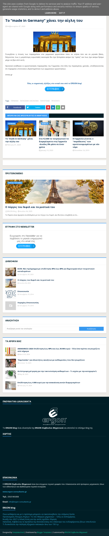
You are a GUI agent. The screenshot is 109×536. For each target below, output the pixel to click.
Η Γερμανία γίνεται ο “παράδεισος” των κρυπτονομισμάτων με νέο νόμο (86, 142)
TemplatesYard (18, 532)
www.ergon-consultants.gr (15, 492)
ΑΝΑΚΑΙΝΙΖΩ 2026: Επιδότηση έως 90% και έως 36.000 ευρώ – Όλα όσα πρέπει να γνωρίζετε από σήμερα (59, 350)
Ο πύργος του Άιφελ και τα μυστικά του (30, 207)
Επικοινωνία (23, 291)
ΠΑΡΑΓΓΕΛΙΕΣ (45, 101)
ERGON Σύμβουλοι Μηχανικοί (76, 532)
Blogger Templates (44, 532)
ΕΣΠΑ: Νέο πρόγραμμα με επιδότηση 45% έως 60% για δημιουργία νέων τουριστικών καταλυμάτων (56, 270)
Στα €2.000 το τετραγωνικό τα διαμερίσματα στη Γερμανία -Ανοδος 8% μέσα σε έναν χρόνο (54, 142)
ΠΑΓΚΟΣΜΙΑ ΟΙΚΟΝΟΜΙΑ (29, 101)
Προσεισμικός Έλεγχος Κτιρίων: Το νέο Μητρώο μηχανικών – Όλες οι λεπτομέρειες (39, 516)
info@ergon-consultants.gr (20, 502)
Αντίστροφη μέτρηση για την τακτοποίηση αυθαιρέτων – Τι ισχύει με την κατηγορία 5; (57, 371)
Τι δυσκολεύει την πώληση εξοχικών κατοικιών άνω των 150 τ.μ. (31, 524)
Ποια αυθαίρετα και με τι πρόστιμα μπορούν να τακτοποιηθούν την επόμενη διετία (38, 514)
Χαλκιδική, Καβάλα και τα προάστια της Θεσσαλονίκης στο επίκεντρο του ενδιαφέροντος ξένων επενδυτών (49, 521)
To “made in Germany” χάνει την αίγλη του (19, 140)
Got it (62, 13)
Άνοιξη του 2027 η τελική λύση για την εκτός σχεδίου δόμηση (30, 519)
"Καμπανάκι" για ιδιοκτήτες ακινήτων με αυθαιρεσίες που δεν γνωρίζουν (51, 360)
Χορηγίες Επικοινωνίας (28, 302)
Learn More (50, 13)
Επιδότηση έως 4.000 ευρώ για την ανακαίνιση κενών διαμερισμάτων (49, 382)
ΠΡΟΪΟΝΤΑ (55, 101)
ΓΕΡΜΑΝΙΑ (14, 101)
